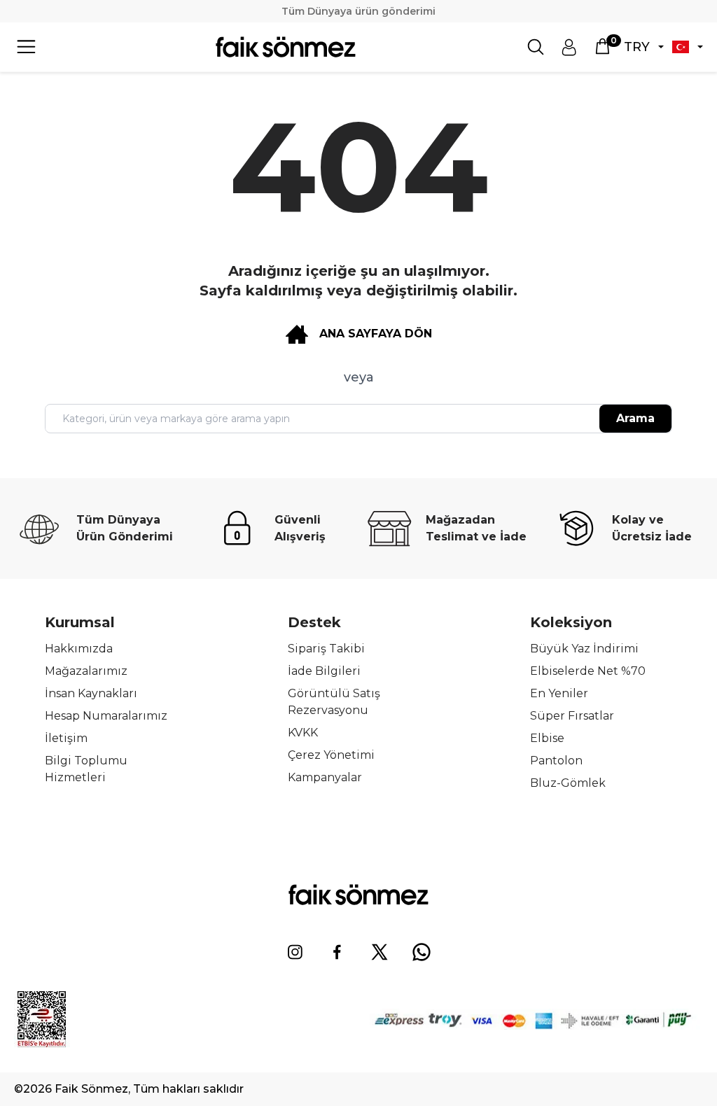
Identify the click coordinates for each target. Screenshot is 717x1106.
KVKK (303, 732)
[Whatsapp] (422, 952)
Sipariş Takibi (326, 648)
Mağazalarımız (86, 671)
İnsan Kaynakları (91, 693)
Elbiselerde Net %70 (588, 671)
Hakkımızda (79, 648)
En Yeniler (559, 693)
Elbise (547, 738)
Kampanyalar (325, 777)
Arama (635, 418)
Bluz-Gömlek (568, 783)
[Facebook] (337, 952)
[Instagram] (295, 952)
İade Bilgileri (324, 671)
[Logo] (286, 46)
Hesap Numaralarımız (106, 715)
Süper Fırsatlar (572, 715)
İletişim (66, 738)
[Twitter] (380, 952)
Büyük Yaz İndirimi (584, 648)
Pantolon (556, 760)
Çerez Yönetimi (331, 755)
